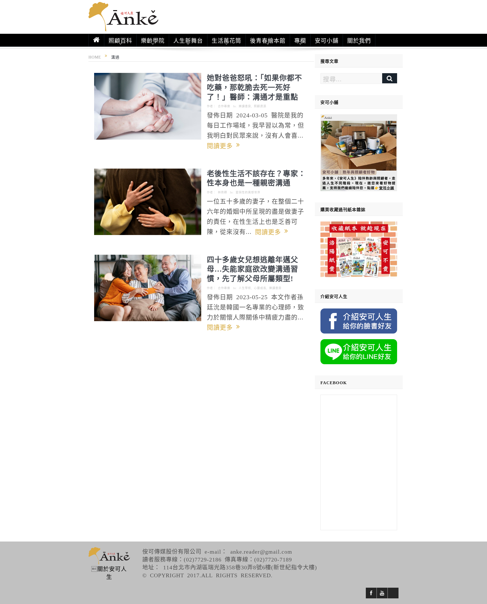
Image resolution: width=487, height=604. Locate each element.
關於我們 (359, 40)
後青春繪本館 (267, 40)
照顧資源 (260, 106)
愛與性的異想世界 (248, 192)
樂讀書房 (245, 106)
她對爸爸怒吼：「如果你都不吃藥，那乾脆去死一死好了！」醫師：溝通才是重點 (254, 87)
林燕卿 (222, 192)
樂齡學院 (153, 40)
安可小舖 (326, 40)
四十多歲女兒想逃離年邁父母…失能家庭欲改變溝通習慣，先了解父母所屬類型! (252, 269)
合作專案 (224, 106)
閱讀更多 (221, 145)
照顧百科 (120, 40)
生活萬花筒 (226, 40)
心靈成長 (260, 288)
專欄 (300, 40)
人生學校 (245, 288)
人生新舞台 (188, 40)
